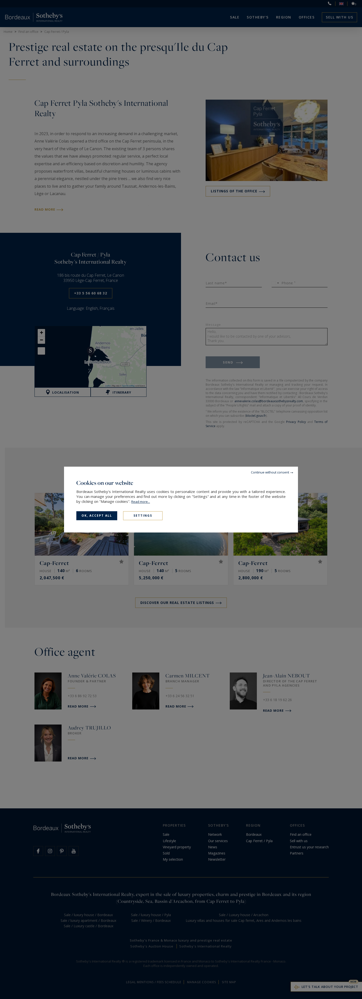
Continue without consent (270, 472)
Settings (142, 515)
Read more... (140, 501)
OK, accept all (97, 515)
